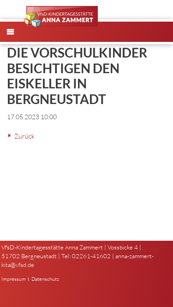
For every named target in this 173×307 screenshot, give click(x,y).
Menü (15, 39)
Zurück (24, 136)
